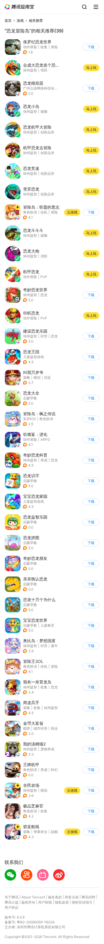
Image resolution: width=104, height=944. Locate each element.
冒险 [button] (54, 47)
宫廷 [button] (47, 377)
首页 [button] (8, 20)
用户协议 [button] (11, 907)
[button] (19, 6)
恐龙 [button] (43, 295)
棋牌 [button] (26, 728)
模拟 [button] (37, 377)
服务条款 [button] (55, 897)
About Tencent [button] (33, 897)
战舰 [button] (54, 832)
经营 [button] (43, 336)
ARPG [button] (45, 439)
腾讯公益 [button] (11, 902)
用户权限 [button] (45, 902)
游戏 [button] (20, 20)
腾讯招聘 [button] (88, 897)
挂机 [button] (43, 212)
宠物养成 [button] (47, 749)
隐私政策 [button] (62, 902)
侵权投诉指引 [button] (82, 902)
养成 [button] (43, 460)
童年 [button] (54, 646)
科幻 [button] (54, 770)
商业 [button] (54, 728)
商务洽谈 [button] (72, 897)
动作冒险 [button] (30, 47)
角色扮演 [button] (30, 212)
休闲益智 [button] (30, 295)
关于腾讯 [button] (11, 897)
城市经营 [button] (40, 728)
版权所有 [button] (28, 902)
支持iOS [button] (29, 419)
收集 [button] (43, 47)
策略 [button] (26, 377)
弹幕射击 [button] (40, 832)
